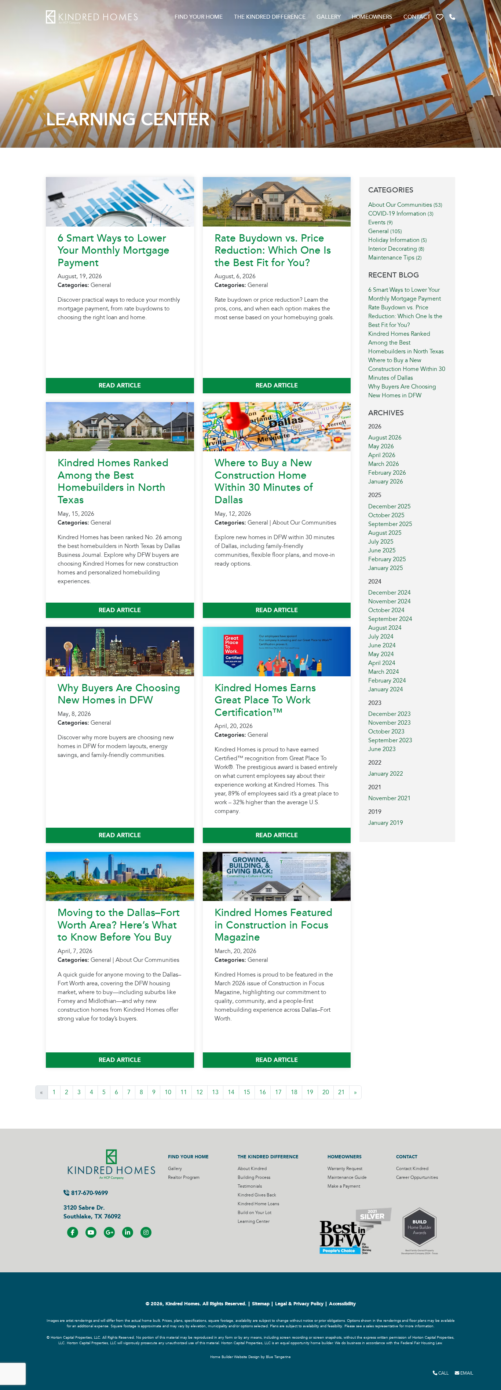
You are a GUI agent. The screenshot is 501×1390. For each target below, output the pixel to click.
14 (231, 1092)
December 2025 (389, 506)
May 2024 (381, 654)
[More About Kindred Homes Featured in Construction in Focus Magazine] (277, 876)
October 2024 (386, 610)
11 (183, 1092)
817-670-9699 (88, 1192)
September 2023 (390, 740)
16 (262, 1092)
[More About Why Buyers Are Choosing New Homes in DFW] (120, 651)
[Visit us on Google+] (109, 1232)
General (385, 231)
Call (443, 1373)
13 (215, 1092)
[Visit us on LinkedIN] (127, 1232)
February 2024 (387, 680)
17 (278, 1092)
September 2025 (390, 524)
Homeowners (372, 17)
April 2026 (381, 455)
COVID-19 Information (401, 213)
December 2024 (389, 592)
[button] (439, 17)
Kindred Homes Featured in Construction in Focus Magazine (273, 925)
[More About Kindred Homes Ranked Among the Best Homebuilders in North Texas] (120, 426)
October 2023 (386, 731)
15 (247, 1092)
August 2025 (385, 533)
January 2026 (385, 481)
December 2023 (389, 714)
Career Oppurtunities (417, 1177)
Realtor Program (184, 1177)
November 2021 (389, 798)
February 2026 (387, 473)
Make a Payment (344, 1186)
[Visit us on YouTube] (90, 1232)
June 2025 (382, 550)
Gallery (329, 17)
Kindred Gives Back (257, 1195)
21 (341, 1092)
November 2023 (389, 723)
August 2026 (385, 437)
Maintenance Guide (347, 1177)
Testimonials (250, 1186)
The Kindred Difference (270, 17)
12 (199, 1092)
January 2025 (385, 568)
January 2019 (385, 823)
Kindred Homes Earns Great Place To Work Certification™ (265, 700)
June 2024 (382, 645)
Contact (417, 17)
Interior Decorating (396, 249)
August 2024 (385, 628)
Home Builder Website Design (235, 1357)
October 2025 (386, 515)
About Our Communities (405, 205)
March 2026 (383, 464)
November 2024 (389, 601)
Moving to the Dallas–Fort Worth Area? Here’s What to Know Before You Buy (119, 925)
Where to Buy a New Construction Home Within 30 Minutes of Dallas (264, 481)
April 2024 (381, 663)
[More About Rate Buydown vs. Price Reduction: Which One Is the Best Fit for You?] (277, 201)
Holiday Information (397, 240)
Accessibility (342, 1304)
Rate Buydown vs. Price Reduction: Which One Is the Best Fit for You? (273, 250)
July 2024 (381, 636)
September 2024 (390, 619)
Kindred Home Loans (258, 1204)
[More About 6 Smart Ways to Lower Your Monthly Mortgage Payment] (120, 201)
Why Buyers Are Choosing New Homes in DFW (119, 694)
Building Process (254, 1177)
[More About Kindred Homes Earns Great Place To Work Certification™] (277, 651)
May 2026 (381, 446)
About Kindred (252, 1169)
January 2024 (385, 689)
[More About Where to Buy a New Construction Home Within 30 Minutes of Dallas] (277, 426)
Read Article (120, 385)
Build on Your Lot (254, 1213)
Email (466, 1373)
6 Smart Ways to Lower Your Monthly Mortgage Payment (113, 250)
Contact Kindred (412, 1169)
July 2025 (381, 541)
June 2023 (382, 749)
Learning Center (254, 1221)
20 (325, 1092)
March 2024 (383, 672)
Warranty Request (345, 1169)
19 (310, 1092)
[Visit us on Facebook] (72, 1232)
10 (168, 1092)
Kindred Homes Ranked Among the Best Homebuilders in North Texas (113, 481)
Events (380, 222)
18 (294, 1092)
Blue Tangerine (278, 1357)
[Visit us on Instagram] (145, 1232)
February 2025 (387, 559)
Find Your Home (199, 17)
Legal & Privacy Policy (299, 1304)
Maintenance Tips (395, 257)
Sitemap (261, 1304)
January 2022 (385, 773)
